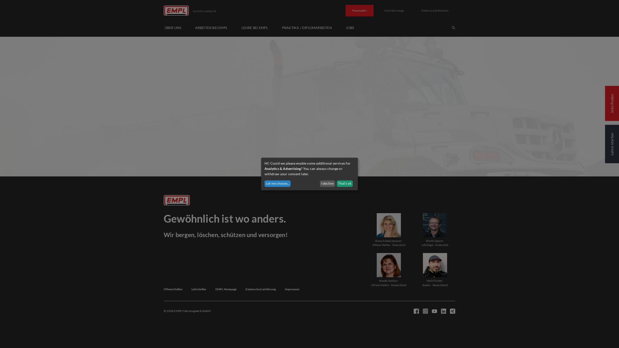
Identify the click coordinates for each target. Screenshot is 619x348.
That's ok (344, 183)
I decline (327, 183)
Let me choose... (277, 183)
